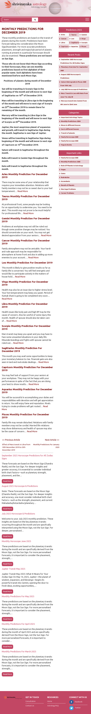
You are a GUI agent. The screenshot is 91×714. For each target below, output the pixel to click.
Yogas (63, 169)
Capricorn (65, 46)
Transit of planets (68, 133)
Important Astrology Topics (71, 117)
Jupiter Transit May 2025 (13, 569)
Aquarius (74, 46)
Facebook (78, 702)
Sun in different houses (70, 129)
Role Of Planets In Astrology (72, 165)
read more (7, 481)
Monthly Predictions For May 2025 (18, 596)
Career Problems (67, 193)
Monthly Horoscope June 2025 (16, 541)
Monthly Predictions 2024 (70, 121)
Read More (22, 191)
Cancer (63, 38)
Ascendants (65, 181)
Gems (63, 173)
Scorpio (84, 42)
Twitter (78, 708)
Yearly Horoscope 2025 (69, 137)
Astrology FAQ (53, 706)
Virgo (83, 38)
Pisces (83, 46)
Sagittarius (75, 42)
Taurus (74, 35)
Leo (72, 38)
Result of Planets (67, 185)
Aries (63, 34)
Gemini (84, 35)
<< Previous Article (11, 440)
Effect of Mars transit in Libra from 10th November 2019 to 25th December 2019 (16, 447)
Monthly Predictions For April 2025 (18, 624)
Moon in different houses (71, 125)
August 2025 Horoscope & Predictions (20, 486)
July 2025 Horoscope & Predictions (18, 513)
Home (49, 701)
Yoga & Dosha (66, 145)
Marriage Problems (68, 189)
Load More (27, 680)
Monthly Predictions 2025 (70, 161)
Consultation (30, 701)
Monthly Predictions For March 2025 (19, 651)
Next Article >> (52, 440)
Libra (63, 42)
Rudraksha (65, 177)
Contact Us (29, 706)
